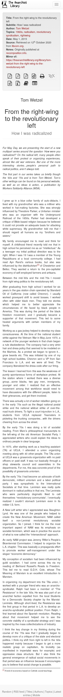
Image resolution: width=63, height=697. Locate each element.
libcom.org (17, 46)
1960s (19, 32)
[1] (38, 264)
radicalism (29, 32)
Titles (29, 691)
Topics (48, 691)
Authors (38, 691)
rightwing (25, 35)
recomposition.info (16, 53)
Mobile (36, 695)
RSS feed (19, 691)
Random (7, 691)
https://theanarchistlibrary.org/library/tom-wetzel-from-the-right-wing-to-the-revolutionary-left (29, 63)
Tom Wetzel (22, 28)
